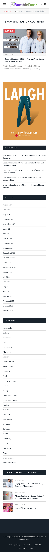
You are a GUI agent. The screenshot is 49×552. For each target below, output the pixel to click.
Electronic (6, 357)
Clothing (9, 31)
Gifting (5, 390)
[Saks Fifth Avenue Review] (8, 507)
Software (6, 429)
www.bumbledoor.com (26, 537)
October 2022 (8, 262)
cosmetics (7, 337)
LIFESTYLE (6, 414)
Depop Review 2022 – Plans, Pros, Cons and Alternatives (29, 484)
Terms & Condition (26, 548)
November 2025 (9, 224)
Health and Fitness (10, 395)
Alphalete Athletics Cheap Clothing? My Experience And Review (29, 497)
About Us (27, 545)
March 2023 (7, 238)
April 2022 (6, 291)
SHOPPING (7, 424)
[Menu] (4, 4)
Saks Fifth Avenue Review (26, 508)
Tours (5, 453)
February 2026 (8, 219)
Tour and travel (9, 448)
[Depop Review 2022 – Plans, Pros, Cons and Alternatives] (24, 41)
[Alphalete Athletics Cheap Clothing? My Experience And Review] (8, 495)
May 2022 (6, 286)
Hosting (6, 405)
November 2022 (9, 258)
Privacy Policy (14, 545)
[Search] (45, 4)
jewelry (5, 410)
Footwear (6, 385)
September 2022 (9, 267)
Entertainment (8, 361)
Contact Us (38, 545)
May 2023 (6, 229)
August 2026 (7, 205)
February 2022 (8, 301)
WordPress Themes (10, 462)
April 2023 (6, 233)
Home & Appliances (10, 400)
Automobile (7, 328)
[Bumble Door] (23, 4)
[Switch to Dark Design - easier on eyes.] (40, 4)
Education (7, 352)
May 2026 (6, 214)
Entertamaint (8, 366)
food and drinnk (9, 381)
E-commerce (7, 347)
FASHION (6, 371)
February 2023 (8, 243)
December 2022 (9, 253)
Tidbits (5, 443)
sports (5, 434)
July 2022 (6, 277)
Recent (19, 472)
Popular (8, 472)
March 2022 (7, 296)
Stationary (7, 438)
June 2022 (6, 282)
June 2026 (6, 209)
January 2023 (8, 248)
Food (5, 376)
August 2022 (7, 272)
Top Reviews (31, 472)
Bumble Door (24, 539)
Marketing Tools (9, 419)
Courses (6, 342)
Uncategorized (8, 458)
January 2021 (8, 310)
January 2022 (8, 306)
